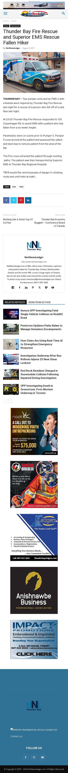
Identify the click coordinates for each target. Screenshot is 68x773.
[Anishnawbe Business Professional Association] (34, 590)
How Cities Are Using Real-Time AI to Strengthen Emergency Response (41, 344)
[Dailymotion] (14, 288)
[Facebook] (6, 200)
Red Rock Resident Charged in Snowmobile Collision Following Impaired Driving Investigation (40, 374)
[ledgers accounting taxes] (34, 537)
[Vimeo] (47, 288)
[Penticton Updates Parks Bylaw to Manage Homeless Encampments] (11, 329)
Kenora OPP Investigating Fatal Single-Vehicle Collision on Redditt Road (42, 314)
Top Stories (15, 26)
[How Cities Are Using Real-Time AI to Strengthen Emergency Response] (11, 344)
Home (6, 21)
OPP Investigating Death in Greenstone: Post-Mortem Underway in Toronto (37, 389)
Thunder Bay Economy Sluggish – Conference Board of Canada (49, 222)
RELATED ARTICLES (15, 302)
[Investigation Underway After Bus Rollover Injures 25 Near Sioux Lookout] (11, 359)
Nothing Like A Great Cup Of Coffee (18, 221)
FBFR (21, 187)
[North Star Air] (34, 5)
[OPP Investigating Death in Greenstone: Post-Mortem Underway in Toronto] (11, 389)
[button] (5, 13)
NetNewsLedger (13, 48)
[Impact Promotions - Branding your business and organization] (34, 639)
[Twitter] (13, 200)
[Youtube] (54, 288)
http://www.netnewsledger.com (34, 262)
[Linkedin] (28, 200)
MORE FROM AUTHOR (40, 302)
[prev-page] (5, 401)
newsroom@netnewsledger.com (40, 736)
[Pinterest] (21, 200)
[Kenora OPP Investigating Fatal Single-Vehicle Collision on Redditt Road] (11, 314)
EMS (14, 187)
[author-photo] (34, 253)
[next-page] (10, 401)
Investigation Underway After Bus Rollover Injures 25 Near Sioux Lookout (41, 359)
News (14, 21)
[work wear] (34, 484)
